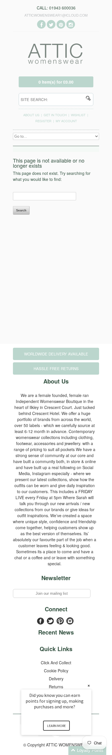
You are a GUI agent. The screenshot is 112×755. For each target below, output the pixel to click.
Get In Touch (55, 114)
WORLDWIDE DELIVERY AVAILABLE (56, 354)
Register (43, 120)
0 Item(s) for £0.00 (56, 81)
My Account (66, 120)
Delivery (56, 678)
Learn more (56, 726)
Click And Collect (56, 662)
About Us (31, 114)
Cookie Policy (56, 670)
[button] (63, 750)
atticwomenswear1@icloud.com (56, 15)
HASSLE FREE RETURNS (56, 368)
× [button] (89, 685)
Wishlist (78, 114)
